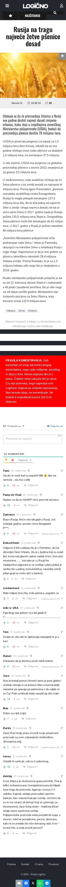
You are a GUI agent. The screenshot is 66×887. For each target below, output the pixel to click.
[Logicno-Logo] (35, 5)
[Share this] (26, 883)
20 (50, 103)
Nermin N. (17, 103)
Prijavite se (56, 426)
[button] (7, 5)
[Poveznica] (61, 6)
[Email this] (19, 883)
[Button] (10, 15)
